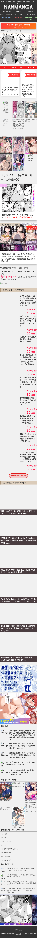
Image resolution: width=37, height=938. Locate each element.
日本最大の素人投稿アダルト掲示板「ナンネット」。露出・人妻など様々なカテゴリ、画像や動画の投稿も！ (21, 883)
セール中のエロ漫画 (31, 18)
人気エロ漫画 (6, 17)
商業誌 (18, 11)
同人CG (30, 11)
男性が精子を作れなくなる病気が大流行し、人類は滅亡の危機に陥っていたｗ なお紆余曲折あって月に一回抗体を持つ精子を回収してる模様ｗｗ (22, 735)
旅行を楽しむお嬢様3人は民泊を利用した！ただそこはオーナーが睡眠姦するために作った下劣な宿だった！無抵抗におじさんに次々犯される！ (18, 257)
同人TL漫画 (18, 14)
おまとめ (3, 845)
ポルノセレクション (7, 841)
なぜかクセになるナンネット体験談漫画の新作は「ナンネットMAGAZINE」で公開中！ (20, 869)
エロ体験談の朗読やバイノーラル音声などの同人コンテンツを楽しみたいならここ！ (21, 875)
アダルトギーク (5, 856)
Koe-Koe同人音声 (6, 860)
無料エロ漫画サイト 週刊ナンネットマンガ (19, 933)
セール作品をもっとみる (18, 475)
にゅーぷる (4, 834)
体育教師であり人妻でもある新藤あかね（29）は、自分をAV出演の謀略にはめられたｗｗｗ (22, 746)
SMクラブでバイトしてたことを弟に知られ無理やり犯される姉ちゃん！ (20, 763)
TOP (2, 31)
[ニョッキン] (18, 198)
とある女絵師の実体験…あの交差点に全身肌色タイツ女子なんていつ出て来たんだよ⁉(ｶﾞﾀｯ (22, 772)
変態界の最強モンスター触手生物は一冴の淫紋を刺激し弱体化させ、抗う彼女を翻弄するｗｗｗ (22, 755)
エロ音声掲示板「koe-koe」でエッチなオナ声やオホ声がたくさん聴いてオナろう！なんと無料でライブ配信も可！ (21, 890)
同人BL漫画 (31, 14)
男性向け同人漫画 (6, 14)
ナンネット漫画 (6, 11)
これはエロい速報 (6, 852)
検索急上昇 (18, 17)
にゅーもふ (4, 837)
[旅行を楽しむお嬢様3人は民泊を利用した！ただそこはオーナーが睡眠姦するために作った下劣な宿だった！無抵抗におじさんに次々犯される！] (18, 237)
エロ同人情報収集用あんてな (9, 849)
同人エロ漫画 (6, 225)
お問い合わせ (18, 929)
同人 (16, 225)
